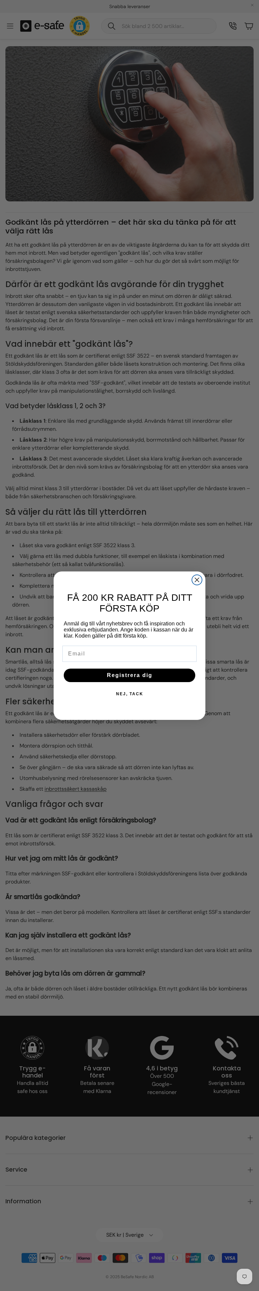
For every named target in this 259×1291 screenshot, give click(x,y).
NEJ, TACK (129, 694)
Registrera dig (129, 675)
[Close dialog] (197, 580)
